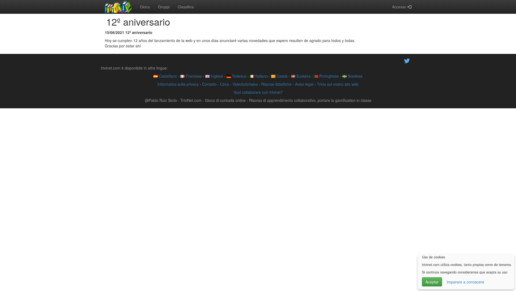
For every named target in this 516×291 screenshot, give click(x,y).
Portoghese (328, 76)
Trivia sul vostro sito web (338, 84)
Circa (224, 84)
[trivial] (118, 6)
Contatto (209, 84)
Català (281, 76)
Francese (193, 76)
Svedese (355, 76)
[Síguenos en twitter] (407, 60)
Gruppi (164, 6)
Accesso (399, 6)
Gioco (145, 6)
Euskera (302, 76)
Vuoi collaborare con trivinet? (258, 92)
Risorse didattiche (276, 84)
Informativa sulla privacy (178, 84)
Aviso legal (304, 84)
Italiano (261, 76)
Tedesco (238, 76)
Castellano (167, 76)
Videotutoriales (245, 84)
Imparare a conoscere (465, 282)
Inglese (216, 76)
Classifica (186, 6)
